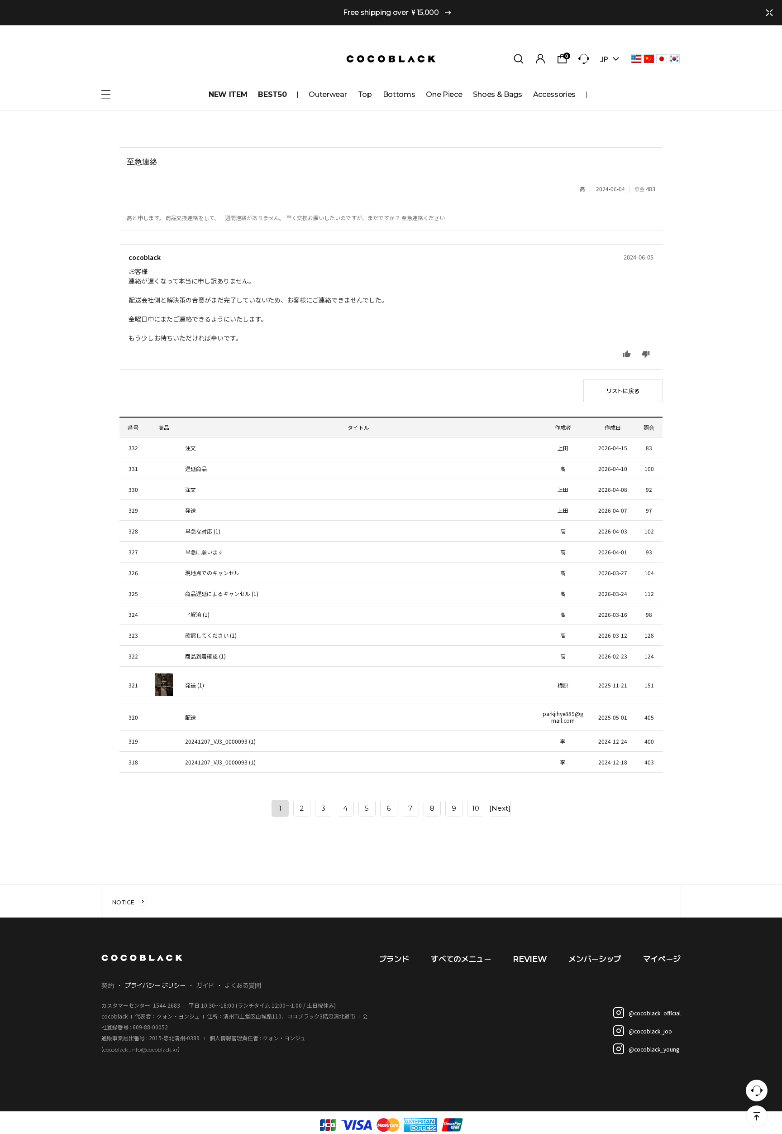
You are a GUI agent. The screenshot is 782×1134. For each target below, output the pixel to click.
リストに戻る (622, 390)
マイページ (662, 959)
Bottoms (399, 94)
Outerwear (328, 94)
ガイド (205, 985)
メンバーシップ (594, 959)
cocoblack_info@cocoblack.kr (140, 1049)
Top (365, 94)
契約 (107, 985)
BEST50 (272, 94)
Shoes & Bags (497, 94)
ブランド (394, 959)
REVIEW (530, 959)
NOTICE (123, 902)
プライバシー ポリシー (155, 985)
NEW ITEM (228, 94)
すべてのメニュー (461, 959)
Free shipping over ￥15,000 (391, 12)
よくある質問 (243, 985)
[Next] (499, 808)
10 (475, 808)
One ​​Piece (444, 94)
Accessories (554, 94)
